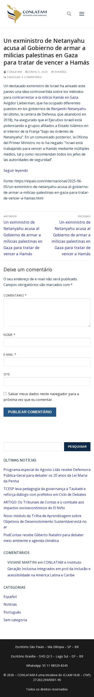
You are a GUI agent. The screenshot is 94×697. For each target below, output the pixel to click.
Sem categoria (15, 619)
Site (6, 374)
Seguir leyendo (15, 170)
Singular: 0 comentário (24, 77)
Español (60, 71)
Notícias (10, 604)
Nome (9, 335)
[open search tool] (69, 14)
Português (12, 612)
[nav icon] (82, 13)
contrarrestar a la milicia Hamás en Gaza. (45, 97)
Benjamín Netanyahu (68, 108)
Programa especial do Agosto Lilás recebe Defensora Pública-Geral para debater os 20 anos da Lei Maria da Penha (47, 475)
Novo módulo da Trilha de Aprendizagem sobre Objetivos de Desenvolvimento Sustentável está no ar (45, 521)
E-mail (9, 354)
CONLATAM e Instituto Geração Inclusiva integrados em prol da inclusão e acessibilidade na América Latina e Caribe (49, 569)
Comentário (14, 295)
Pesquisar (77, 446)
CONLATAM (14, 71)
